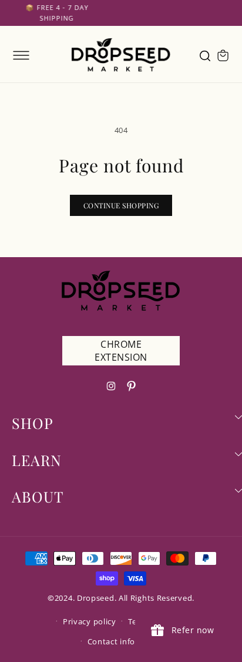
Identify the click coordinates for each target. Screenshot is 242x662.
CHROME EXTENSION (121, 351)
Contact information (127, 641)
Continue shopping (121, 205)
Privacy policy (89, 621)
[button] (21, 55)
